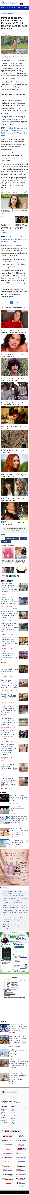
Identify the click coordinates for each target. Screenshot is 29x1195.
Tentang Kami (3, 1118)
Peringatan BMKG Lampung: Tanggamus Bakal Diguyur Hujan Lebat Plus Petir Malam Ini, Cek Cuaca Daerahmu (9, 588)
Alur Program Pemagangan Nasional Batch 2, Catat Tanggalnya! (18, 1052)
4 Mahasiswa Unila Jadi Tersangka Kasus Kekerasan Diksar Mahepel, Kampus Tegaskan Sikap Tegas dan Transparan (18, 1064)
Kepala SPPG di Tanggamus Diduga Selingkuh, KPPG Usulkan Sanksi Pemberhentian (9, 601)
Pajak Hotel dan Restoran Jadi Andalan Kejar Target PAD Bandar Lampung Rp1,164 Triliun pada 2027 (9, 642)
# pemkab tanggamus (12, 538)
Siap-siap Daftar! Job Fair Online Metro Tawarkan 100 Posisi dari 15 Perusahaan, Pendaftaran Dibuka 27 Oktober (18, 1077)
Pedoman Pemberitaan (4, 1121)
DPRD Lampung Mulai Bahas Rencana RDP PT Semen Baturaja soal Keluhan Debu (14, 913)
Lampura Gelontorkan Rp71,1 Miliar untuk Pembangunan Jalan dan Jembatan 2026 (9, 721)
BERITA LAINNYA (13, 1124)
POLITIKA (13, 1122)
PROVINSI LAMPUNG (22, 7)
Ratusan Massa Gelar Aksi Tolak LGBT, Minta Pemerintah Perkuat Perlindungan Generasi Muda (14, 900)
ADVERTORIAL (24, 1109)
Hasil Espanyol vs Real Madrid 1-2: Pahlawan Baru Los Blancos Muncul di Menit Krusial (18, 798)
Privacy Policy (3, 1113)
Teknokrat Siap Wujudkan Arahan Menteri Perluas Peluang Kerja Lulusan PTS (13, 920)
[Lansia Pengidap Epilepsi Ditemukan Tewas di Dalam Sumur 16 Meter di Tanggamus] (23, 709)
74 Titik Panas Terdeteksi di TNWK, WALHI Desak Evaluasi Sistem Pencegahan (13, 927)
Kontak (3, 1111)
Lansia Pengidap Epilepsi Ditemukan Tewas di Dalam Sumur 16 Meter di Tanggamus (9, 709)
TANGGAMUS (11, 13)
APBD (23, 63)
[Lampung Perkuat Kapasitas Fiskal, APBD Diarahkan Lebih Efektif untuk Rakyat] (23, 697)
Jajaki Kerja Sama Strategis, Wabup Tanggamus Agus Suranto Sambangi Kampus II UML (9, 670)
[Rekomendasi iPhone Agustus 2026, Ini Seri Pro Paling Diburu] (4, 810)
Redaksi (3, 1116)
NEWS (2, 7)
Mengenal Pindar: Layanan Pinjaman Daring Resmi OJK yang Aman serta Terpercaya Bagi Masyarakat (19, 820)
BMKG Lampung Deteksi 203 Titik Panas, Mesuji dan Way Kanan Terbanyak (18, 842)
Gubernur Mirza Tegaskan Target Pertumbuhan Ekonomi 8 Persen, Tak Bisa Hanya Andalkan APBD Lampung (9, 684)
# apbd (23, 538)
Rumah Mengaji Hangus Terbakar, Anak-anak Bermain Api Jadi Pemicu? (14, 907)
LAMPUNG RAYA (13, 1113)
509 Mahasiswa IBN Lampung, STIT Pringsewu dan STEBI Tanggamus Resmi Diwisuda (8, 734)
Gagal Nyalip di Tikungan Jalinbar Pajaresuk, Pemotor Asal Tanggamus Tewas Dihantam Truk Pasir (9, 628)
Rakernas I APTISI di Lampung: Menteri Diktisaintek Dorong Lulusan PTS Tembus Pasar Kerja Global (13, 893)
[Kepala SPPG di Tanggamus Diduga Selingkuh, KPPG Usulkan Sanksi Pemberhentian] (23, 601)
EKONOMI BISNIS (13, 1116)
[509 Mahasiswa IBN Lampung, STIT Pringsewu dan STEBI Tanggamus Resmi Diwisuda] (23, 734)
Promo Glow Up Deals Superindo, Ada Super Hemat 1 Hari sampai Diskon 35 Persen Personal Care (18, 831)
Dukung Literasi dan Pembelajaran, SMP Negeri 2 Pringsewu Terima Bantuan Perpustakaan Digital (19, 1027)
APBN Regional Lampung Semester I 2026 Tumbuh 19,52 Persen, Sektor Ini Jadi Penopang (9, 614)
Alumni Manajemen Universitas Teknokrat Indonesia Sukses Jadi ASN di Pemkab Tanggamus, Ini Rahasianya (8, 749)
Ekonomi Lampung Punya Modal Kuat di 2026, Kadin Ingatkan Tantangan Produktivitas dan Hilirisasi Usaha (17, 1040)
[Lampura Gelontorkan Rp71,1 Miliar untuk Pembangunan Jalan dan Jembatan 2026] (23, 722)
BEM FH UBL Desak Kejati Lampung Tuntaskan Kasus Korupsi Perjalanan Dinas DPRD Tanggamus (9, 768)
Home (4, 13)
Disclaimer (4, 1109)
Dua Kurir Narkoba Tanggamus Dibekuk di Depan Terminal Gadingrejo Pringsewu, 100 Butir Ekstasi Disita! (8, 782)
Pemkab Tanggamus (8, 122)
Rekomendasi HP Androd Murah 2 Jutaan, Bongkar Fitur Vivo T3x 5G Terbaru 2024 (14, 239)
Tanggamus (13, 63)
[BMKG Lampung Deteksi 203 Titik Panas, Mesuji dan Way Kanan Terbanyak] (4, 843)
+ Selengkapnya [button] (22, 1186)
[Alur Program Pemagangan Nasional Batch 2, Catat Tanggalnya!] (4, 1053)
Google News (14, 530)
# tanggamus (5, 541)
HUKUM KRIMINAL (13, 1119)
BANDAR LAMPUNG (10, 7)
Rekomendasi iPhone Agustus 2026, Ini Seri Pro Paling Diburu (19, 809)
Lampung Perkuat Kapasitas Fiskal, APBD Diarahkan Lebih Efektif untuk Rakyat (8, 697)
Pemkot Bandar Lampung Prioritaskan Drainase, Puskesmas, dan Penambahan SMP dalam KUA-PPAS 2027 (9, 656)
